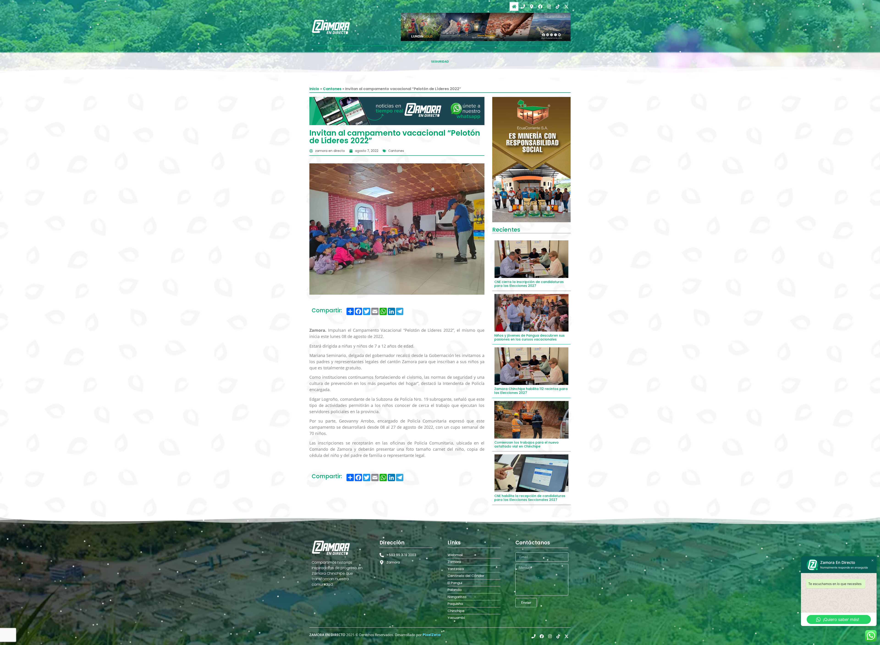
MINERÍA (410, 51)
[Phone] (522, 6)
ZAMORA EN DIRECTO (327, 634)
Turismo (529, 51)
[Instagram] (548, 6)
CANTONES (357, 51)
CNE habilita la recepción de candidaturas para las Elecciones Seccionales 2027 (529, 498)
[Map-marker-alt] (531, 6)
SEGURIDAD (440, 61)
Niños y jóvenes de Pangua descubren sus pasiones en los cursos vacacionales (529, 337)
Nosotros (327, 51)
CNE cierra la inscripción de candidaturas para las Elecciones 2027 (529, 284)
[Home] (514, 6)
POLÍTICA (385, 51)
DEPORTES (501, 51)
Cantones (332, 88)
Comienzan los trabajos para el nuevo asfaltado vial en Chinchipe (526, 444)
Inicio (314, 88)
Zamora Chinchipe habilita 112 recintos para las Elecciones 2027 (531, 391)
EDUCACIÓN (471, 51)
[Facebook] (540, 6)
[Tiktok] (557, 6)
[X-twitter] (566, 6)
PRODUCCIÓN (439, 51)
